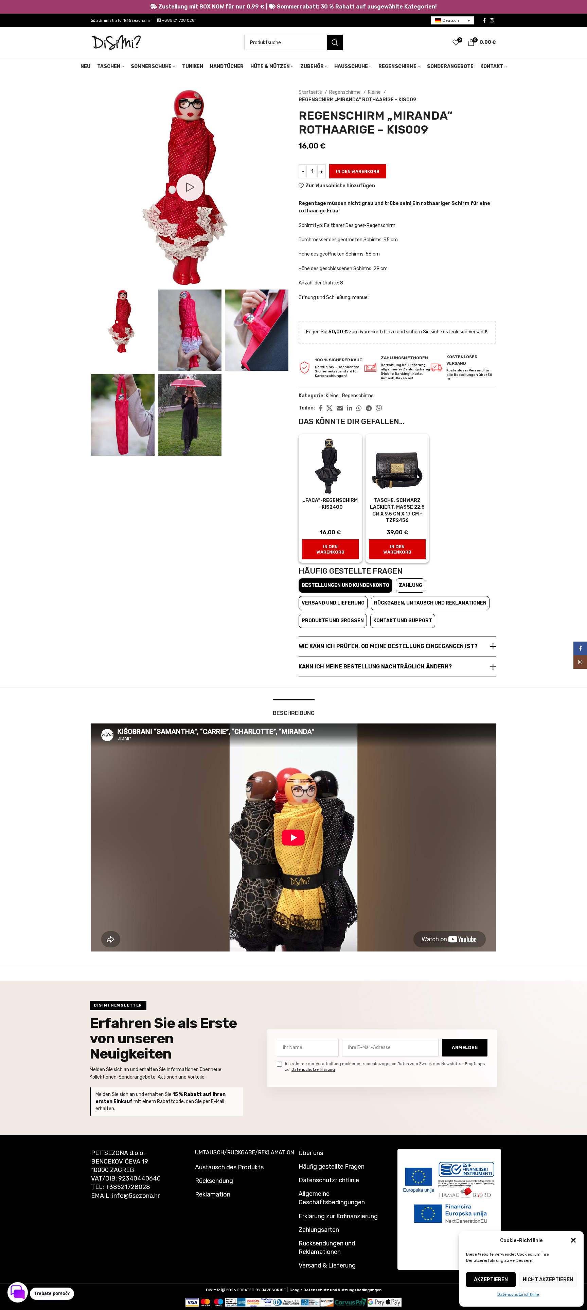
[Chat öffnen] (18, 1292)
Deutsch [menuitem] (451, 20)
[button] (573, 1240)
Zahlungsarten (319, 1230)
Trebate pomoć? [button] (52, 1293)
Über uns (311, 1153)
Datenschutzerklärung (313, 1069)
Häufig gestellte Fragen (331, 1166)
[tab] (294, 709)
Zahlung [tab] (410, 585)
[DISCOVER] (327, 1302)
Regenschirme (345, 92)
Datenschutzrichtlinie (518, 1294)
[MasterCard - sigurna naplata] (205, 1302)
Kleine (375, 92)
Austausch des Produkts (229, 1167)
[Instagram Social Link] (492, 20)
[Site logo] (116, 42)
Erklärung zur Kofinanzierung (338, 1216)
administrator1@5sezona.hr (122, 20)
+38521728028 (127, 1187)
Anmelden (465, 1047)
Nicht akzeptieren (548, 1279)
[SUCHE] (335, 42)
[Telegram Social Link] (369, 408)
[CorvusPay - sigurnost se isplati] (351, 1302)
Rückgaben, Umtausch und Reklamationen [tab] (430, 603)
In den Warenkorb (357, 171)
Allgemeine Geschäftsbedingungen (332, 1198)
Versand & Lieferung (327, 1265)
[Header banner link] (293, 7)
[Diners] (286, 1302)
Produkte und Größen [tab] (333, 621)
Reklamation (212, 1194)
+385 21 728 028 (178, 20)
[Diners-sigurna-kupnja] (310, 1302)
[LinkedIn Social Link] (349, 408)
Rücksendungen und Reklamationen (327, 1248)
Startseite (311, 92)
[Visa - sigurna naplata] (192, 1302)
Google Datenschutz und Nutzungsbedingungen (335, 1290)
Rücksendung (214, 1181)
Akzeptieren (491, 1279)
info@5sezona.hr (136, 1196)
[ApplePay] (393, 1302)
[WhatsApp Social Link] (359, 408)
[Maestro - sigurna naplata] (218, 1302)
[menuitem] (452, 20)
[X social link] (329, 408)
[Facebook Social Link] (484, 20)
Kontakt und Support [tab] (402, 621)
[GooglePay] (376, 1302)
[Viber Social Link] (379, 408)
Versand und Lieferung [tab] (333, 603)
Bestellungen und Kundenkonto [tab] (345, 585)
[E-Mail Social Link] (340, 408)
